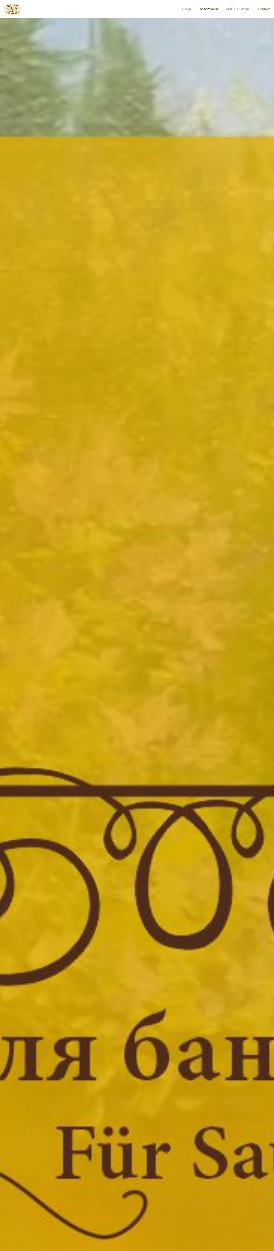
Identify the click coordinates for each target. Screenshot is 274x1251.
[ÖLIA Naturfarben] (12, 9)
